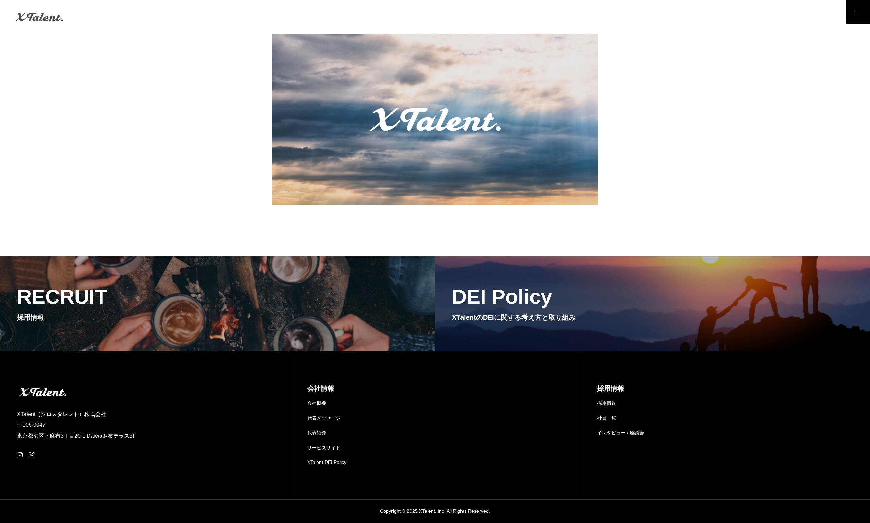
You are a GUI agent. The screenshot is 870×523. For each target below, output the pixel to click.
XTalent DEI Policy (326, 462)
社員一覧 (606, 418)
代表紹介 (316, 432)
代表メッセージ (324, 418)
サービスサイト (324, 447)
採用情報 (606, 403)
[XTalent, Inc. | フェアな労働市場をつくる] (39, 17)
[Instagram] (20, 455)
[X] (31, 455)
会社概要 (316, 403)
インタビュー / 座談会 (620, 432)
